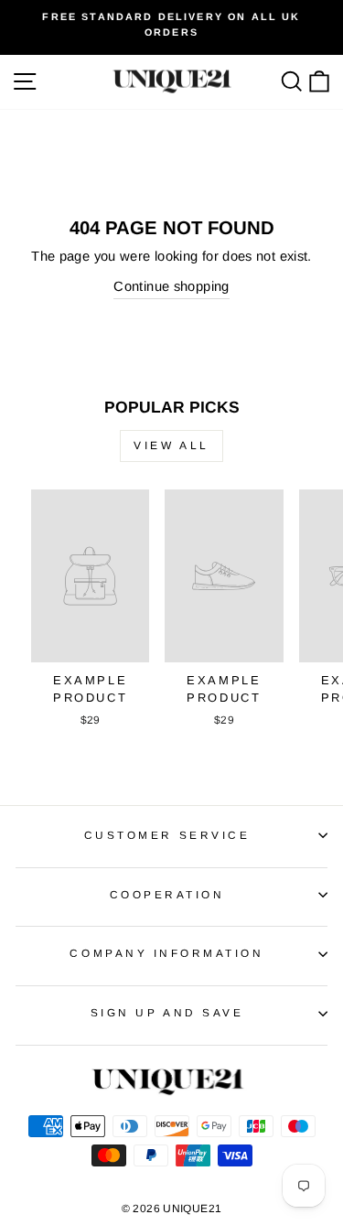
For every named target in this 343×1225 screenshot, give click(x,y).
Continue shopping (171, 286)
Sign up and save (167, 1012)
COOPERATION (167, 894)
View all (171, 445)
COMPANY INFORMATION (166, 953)
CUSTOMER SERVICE (167, 835)
